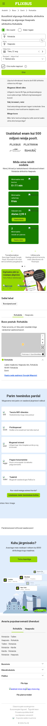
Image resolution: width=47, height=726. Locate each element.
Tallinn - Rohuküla (8, 644)
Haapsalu (29, 315)
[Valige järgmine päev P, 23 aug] (42, 51)
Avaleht (5, 10)
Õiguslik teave (33, 709)
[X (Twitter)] (25, 700)
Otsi (23, 72)
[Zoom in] (42, 336)
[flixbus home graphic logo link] (23, 3)
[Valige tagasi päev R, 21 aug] (38, 51)
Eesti (22, 10)
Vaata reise (18, 240)
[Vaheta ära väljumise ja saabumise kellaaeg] (42, 40)
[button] (23, 36)
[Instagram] (23, 700)
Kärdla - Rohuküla (8, 651)
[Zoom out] (42, 339)
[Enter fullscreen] (42, 347)
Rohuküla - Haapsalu (9, 655)
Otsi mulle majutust (15, 66)
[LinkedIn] (24, 700)
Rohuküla (32, 10)
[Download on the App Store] (32, 689)
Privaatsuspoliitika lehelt (24, 712)
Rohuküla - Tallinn (8, 637)
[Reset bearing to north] (42, 343)
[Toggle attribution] (42, 354)
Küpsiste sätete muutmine (26, 718)
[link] (23, 574)
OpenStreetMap (36, 354)
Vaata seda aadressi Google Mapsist (20, 375)
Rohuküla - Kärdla (8, 647)
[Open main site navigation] (3, 3)
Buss (14, 10)
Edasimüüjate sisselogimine (23, 707)
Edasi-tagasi (28, 30)
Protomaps (25, 354)
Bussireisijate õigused (18, 709)
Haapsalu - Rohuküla (9, 640)
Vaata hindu (19, 219)
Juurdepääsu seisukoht (24, 715)
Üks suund (11, 30)
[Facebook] (22, 700)
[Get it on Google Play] (17, 689)
